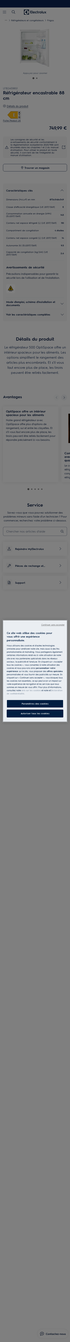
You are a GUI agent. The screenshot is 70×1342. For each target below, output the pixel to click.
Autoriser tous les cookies (35, 713)
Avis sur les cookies (31, 690)
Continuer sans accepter (53, 624)
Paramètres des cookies (35, 703)
